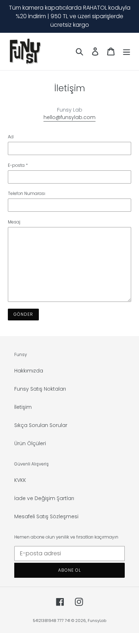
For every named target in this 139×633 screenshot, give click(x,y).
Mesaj (14, 222)
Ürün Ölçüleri (30, 443)
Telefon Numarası (26, 193)
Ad (11, 137)
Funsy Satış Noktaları (40, 388)
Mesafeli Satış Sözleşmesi (46, 516)
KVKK (20, 480)
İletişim (23, 407)
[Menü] (126, 51)
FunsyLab (97, 620)
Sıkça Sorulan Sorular (40, 425)
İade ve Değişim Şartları (44, 498)
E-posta (18, 165)
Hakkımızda (28, 370)
